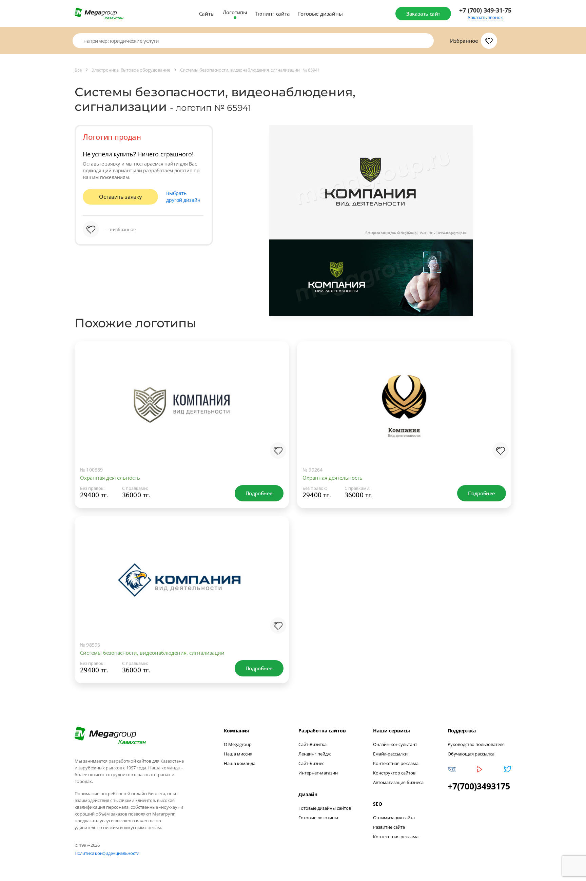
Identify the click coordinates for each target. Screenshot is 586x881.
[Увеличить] (277, 433)
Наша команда (239, 763)
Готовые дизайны (320, 13)
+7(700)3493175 (479, 786)
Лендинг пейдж (314, 754)
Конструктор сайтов (394, 773)
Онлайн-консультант (395, 744)
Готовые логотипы (318, 818)
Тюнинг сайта (272, 13)
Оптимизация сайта (394, 818)
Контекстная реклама (395, 763)
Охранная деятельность (110, 477)
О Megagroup (238, 744)
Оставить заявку (120, 196)
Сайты (207, 13)
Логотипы (235, 12)
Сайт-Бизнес (311, 763)
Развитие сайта (389, 827)
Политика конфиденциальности (107, 853)
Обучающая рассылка (471, 754)
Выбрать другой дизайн (183, 196)
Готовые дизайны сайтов (324, 808)
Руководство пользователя (476, 744)
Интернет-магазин (318, 773)
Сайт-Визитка (312, 744)
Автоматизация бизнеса (398, 782)
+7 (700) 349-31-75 (485, 10)
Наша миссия (238, 754)
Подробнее (259, 493)
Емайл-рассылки (390, 754)
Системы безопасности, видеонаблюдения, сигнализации (152, 652)
